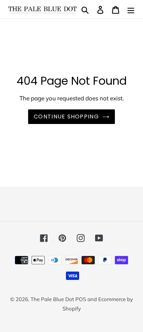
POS (80, 299)
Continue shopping (66, 117)
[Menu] (130, 9)
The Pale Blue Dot (53, 299)
